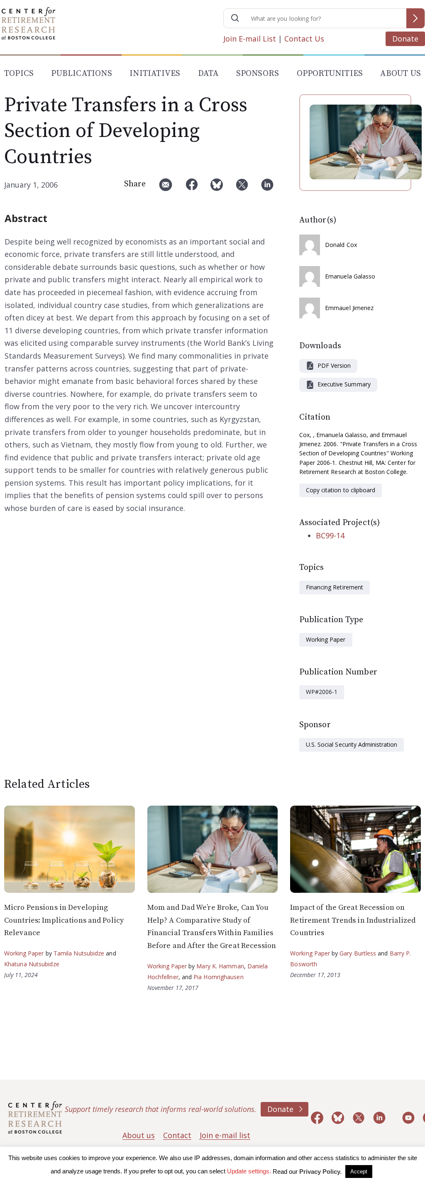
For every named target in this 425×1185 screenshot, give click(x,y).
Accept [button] (358, 1171)
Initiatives (154, 73)
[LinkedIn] (267, 187)
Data (208, 73)
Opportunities (330, 73)
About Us (400, 73)
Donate (405, 39)
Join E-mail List (249, 39)
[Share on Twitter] (242, 187)
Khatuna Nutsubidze (31, 964)
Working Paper (326, 639)
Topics (19, 73)
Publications (81, 73)
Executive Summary (344, 384)
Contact (177, 1135)
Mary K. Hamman (220, 966)
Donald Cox (341, 245)
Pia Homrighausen (218, 977)
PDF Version (334, 365)
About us (138, 1135)
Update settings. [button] (249, 1171)
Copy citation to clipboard (340, 490)
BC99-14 (330, 535)
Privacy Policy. (320, 1171)
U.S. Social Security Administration (351, 744)
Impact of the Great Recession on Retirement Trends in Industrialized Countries (352, 920)
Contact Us (304, 39)
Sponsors (257, 73)
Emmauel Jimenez (349, 308)
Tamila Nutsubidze (79, 953)
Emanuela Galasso (350, 276)
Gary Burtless (358, 953)
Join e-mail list (225, 1135)
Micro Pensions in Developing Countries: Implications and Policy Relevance (64, 920)
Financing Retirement (334, 587)
